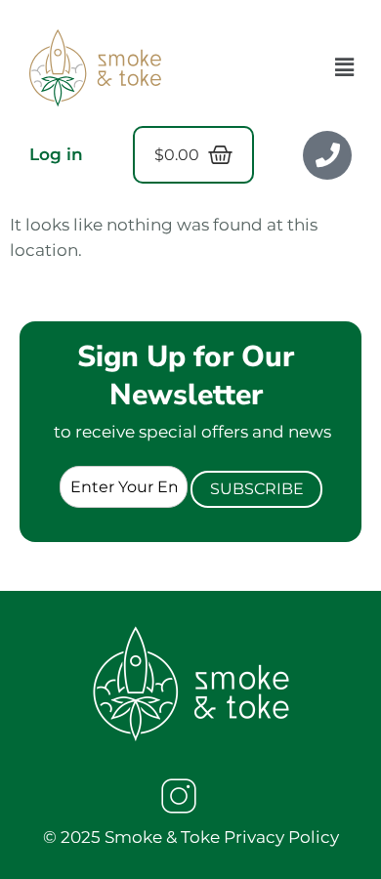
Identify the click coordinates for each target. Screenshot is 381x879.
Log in (56, 154)
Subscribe (257, 489)
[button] (344, 67)
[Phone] (327, 155)
